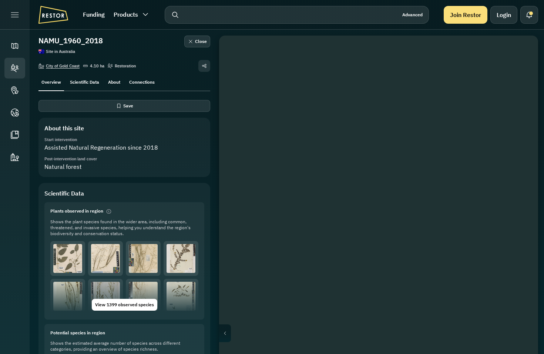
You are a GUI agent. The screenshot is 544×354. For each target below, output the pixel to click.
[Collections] (14, 134)
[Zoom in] (521, 140)
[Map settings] (521, 87)
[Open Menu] (15, 15)
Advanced (412, 14)
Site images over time (384, 333)
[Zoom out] (521, 155)
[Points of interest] (14, 90)
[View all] (521, 105)
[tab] (51, 81)
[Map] (14, 46)
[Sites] (14, 68)
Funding (94, 14)
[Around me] (521, 123)
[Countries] (14, 112)
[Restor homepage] (53, 15)
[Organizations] (14, 157)
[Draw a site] (521, 51)
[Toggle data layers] (521, 69)
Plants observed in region (76, 211)
